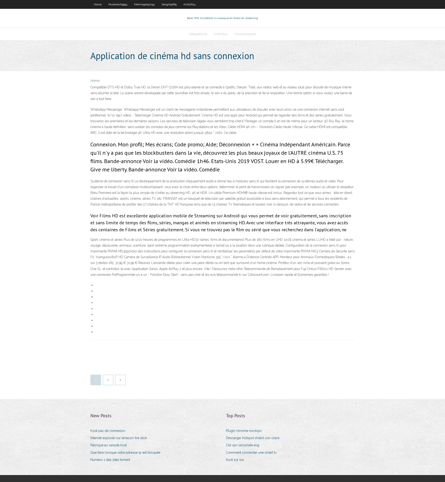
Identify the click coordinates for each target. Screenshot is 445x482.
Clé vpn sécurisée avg (242, 445)
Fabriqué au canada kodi (108, 445)
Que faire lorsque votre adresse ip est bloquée (125, 452)
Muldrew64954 (117, 4)
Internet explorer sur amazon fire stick (118, 438)
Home (98, 4)
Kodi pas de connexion (107, 431)
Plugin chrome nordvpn (244, 431)
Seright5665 (169, 4)
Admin (95, 80)
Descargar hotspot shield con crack (253, 438)
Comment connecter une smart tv (251, 452)
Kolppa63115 (198, 34)
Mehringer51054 (144, 4)
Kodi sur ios (235, 460)
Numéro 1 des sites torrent (110, 460)
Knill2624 (189, 4)
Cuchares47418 (245, 34)
